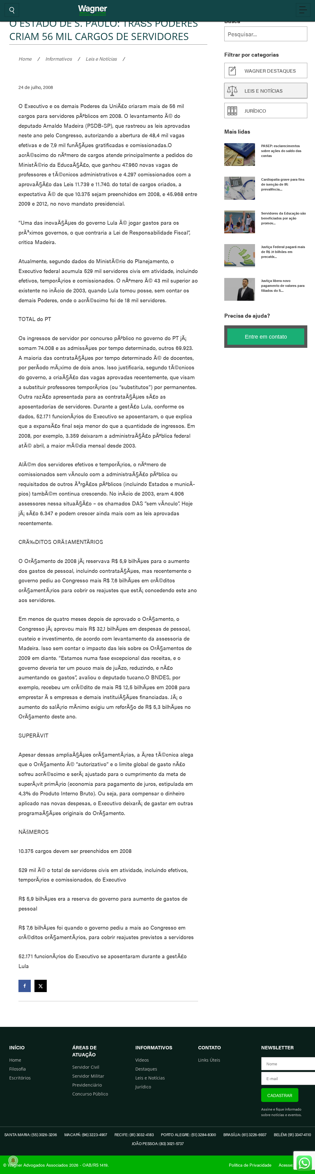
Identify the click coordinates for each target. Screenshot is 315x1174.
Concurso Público (90, 1094)
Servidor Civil (85, 1067)
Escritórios (20, 1078)
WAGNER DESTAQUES (270, 70)
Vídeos (142, 1060)
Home (24, 58)
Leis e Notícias (101, 58)
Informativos (58, 58)
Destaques (146, 1069)
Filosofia (17, 1069)
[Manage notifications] (13, 1160)
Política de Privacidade (250, 1165)
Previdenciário (87, 1085)
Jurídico (255, 110)
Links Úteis (209, 1060)
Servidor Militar (88, 1076)
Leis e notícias (264, 90)
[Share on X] (40, 986)
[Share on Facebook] (24, 986)
